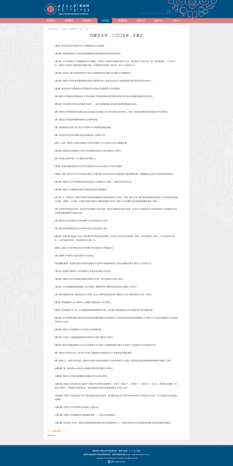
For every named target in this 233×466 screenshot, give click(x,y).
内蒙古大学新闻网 (69, 9)
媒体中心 (158, 20)
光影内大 (140, 20)
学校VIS (177, 20)
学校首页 (51, 20)
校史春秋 (72, 29)
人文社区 (104, 20)
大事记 (80, 29)
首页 (56, 29)
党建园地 (122, 20)
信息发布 (87, 20)
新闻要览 (69, 20)
